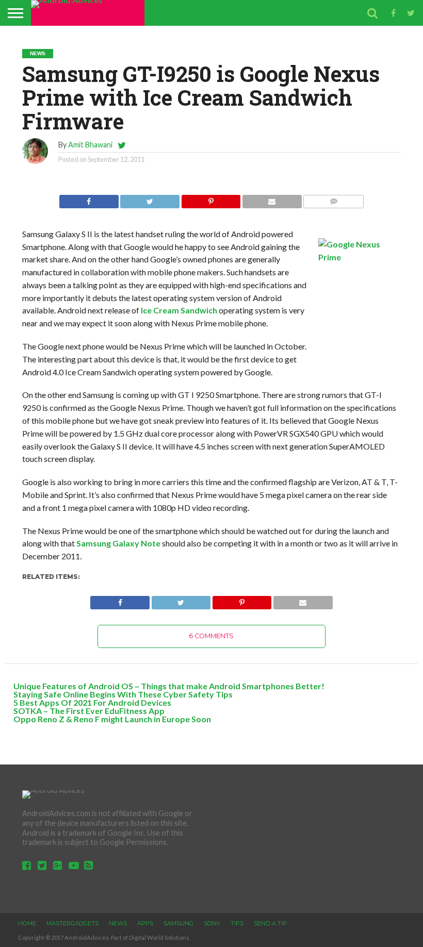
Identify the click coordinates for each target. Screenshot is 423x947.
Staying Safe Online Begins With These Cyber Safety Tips (123, 694)
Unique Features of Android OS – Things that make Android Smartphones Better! (168, 686)
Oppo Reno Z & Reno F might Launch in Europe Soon (112, 719)
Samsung (178, 923)
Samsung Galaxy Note (118, 543)
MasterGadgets (72, 923)
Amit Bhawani (90, 144)
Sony (212, 923)
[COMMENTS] (333, 199)
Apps (145, 923)
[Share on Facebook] (89, 199)
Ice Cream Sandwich (179, 310)
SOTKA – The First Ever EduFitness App (89, 711)
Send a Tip (270, 923)
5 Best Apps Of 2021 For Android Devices (92, 702)
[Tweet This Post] (150, 199)
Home (27, 923)
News (118, 923)
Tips (237, 923)
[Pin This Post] (210, 199)
